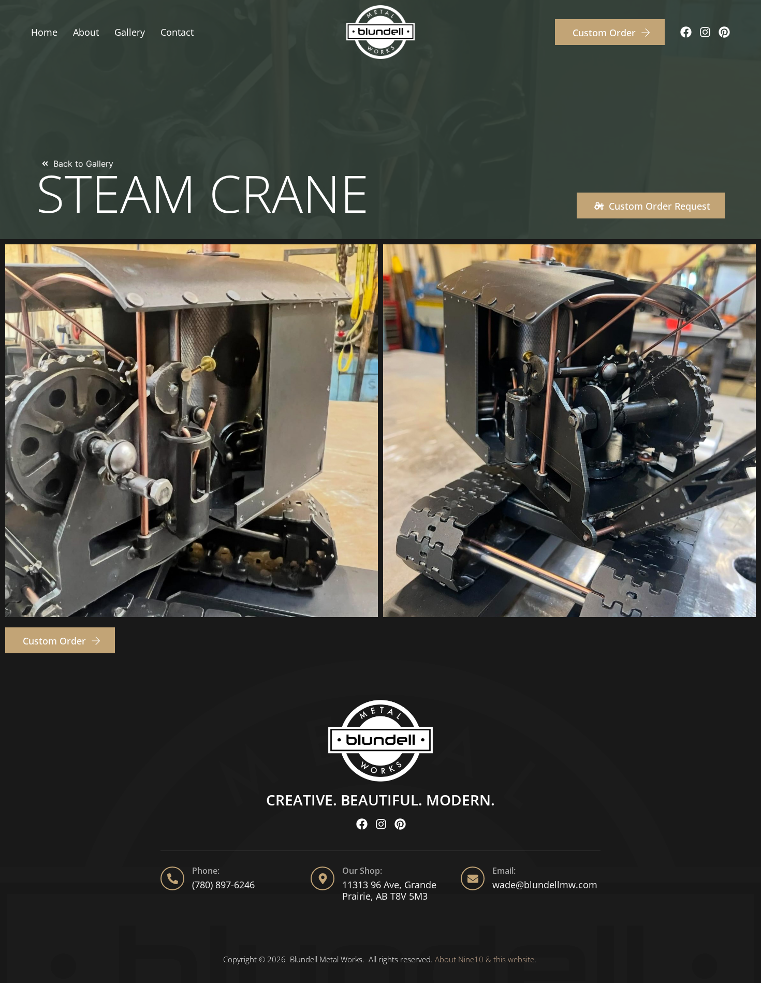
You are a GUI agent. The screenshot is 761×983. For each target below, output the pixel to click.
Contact (177, 32)
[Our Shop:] (322, 878)
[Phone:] (172, 878)
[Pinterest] (724, 32)
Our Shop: (362, 870)
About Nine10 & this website (484, 959)
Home (44, 32)
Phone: (205, 870)
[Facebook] (686, 32)
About (86, 32)
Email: (504, 870)
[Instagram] (705, 32)
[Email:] (473, 878)
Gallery (129, 32)
